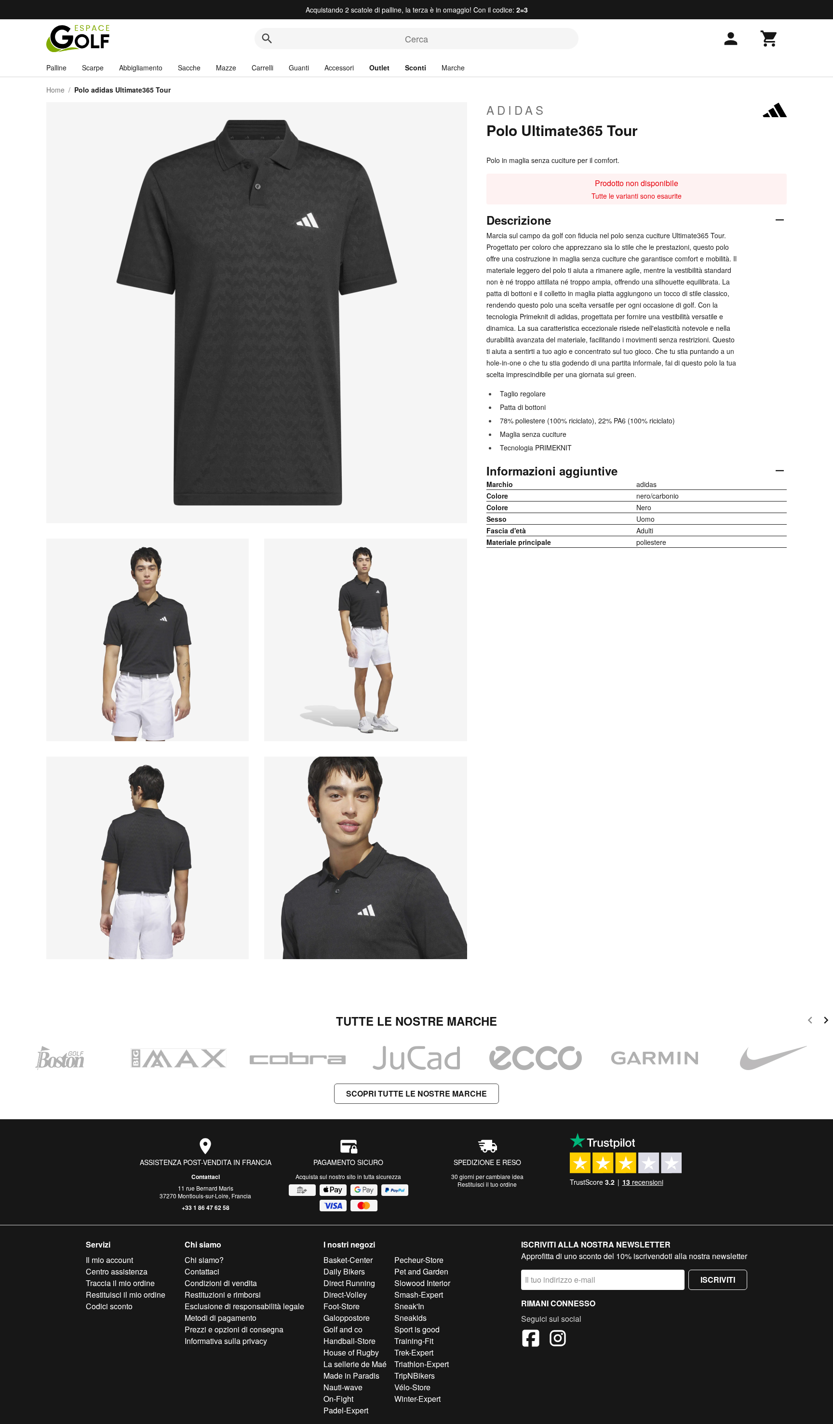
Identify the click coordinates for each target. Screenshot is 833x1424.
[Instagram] (557, 1340)
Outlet (379, 67)
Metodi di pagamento (220, 1317)
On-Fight (338, 1398)
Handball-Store (349, 1340)
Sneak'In (409, 1306)
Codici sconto (109, 1306)
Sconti (415, 67)
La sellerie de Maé (355, 1364)
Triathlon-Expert (421, 1364)
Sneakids (410, 1317)
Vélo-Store (412, 1387)
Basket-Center (348, 1259)
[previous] (810, 1021)
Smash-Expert (418, 1294)
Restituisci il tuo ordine (487, 1184)
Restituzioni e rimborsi (223, 1294)
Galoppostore (346, 1317)
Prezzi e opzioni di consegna (234, 1329)
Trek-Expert (413, 1352)
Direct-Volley (345, 1294)
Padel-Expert (345, 1410)
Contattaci (205, 1176)
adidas (516, 110)
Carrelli (262, 67)
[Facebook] (530, 1340)
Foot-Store (341, 1306)
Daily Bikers (344, 1271)
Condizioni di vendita (221, 1282)
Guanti (299, 67)
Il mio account (109, 1259)
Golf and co (343, 1329)
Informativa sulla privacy (226, 1340)
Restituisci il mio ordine (125, 1294)
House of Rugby (351, 1352)
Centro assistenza (117, 1271)
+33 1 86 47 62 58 (205, 1207)
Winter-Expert (417, 1398)
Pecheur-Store (418, 1259)
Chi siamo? (204, 1259)
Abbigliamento (140, 67)
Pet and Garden (421, 1271)
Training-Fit (413, 1340)
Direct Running (349, 1282)
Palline (56, 67)
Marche (453, 67)
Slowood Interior (422, 1282)
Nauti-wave (343, 1387)
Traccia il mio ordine (120, 1282)
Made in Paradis (351, 1375)
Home (55, 90)
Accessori (339, 67)
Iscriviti (717, 1279)
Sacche (189, 67)
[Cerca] (267, 38)
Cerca (416, 38)
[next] (826, 1021)
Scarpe (93, 67)
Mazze (226, 67)
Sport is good (417, 1329)
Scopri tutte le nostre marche (416, 1093)
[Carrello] (769, 38)
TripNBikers (414, 1375)
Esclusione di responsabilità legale (244, 1306)
